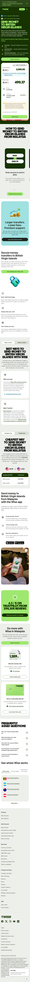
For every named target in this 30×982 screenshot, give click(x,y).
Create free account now (15, 194)
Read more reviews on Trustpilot (15, 615)
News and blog (5, 876)
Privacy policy (5, 930)
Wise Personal (5, 815)
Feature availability (6, 864)
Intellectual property (6, 950)
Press (2, 881)
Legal (2, 927)
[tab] (8, 342)
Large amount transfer (7, 833)
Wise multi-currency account (18, 382)
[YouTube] (14, 921)
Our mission (4, 890)
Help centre (4, 904)
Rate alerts (4, 859)
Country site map (5, 941)
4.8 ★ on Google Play (11, 18)
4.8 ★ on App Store (11, 15)
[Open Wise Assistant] (27, 979)
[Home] (5, 9)
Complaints (4, 939)
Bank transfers (7, 411)
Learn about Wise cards (15, 712)
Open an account (14, 59)
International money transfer (8, 830)
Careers (3, 884)
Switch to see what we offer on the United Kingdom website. (12, 4)
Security (3, 879)
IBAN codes (4, 856)
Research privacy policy (7, 936)
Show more (14, 803)
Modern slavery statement (8, 944)
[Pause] (26, 550)
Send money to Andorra (13, 778)
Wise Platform (5, 818)
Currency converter (6, 847)
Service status (5, 907)
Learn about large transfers (15, 239)
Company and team (6, 873)
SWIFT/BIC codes (5, 853)
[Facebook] (2, 921)
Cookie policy (5, 933)
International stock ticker (7, 850)
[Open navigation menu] (27, 9)
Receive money (5, 838)
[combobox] (5, 70)
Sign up (22, 9)
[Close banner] (27, 3)
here (6, 970)
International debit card (7, 836)
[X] (6, 921)
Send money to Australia (13, 789)
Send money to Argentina (13, 783)
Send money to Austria (12, 794)
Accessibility (4, 947)
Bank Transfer (8, 408)
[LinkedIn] (18, 921)
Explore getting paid (15, 677)
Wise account (4, 827)
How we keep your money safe (15, 271)
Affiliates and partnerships (8, 893)
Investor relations (5, 887)
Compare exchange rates (8, 861)
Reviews (3, 895)
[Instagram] (10, 921)
